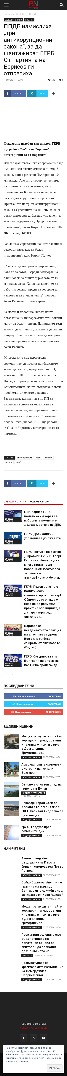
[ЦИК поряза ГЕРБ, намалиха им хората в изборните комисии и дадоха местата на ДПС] (13, 516)
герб (38, 457)
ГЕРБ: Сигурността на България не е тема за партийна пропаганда (41, 661)
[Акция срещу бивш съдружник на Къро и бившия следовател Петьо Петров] (11, 863)
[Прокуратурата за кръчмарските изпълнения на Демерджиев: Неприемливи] (11, 968)
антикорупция (24, 457)
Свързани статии (15, 501)
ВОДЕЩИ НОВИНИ (25, 13)
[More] (53, 93)
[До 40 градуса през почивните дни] (11, 832)
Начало (8, 13)
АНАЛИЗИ (27, 955)
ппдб (18, 462)
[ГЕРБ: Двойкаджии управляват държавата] (13, 538)
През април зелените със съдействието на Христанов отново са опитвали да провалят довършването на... (41, 943)
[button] (6, 5)
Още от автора (39, 501)
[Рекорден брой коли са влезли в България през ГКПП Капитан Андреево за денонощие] (11, 808)
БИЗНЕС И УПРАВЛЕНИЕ (34, 793)
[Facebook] (23, 1038)
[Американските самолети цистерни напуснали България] (11, 769)
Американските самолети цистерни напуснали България (41, 768)
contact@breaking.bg (33, 1027)
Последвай (54, 696)
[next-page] (12, 674)
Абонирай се (53, 711)
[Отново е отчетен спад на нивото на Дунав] (11, 789)
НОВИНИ (29, 19)
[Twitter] (33, 1038)
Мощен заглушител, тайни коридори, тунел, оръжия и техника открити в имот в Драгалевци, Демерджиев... (41, 744)
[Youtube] (43, 1038)
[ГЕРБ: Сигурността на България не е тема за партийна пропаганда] (13, 660)
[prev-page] (6, 674)
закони (48, 457)
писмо (8, 462)
